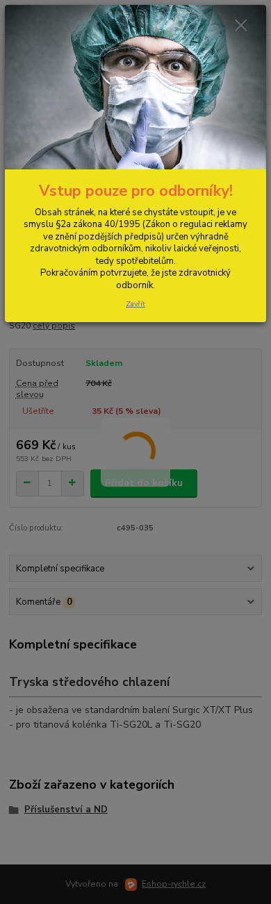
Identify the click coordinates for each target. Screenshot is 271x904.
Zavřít (135, 304)
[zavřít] (241, 26)
